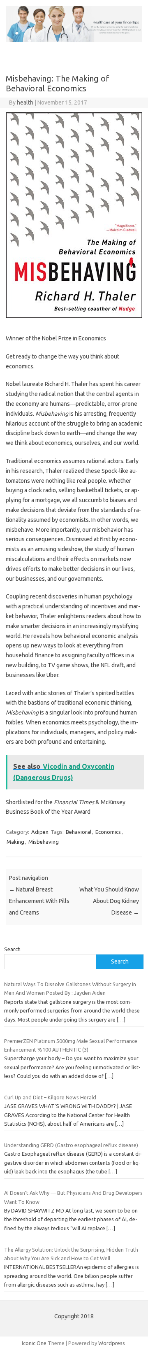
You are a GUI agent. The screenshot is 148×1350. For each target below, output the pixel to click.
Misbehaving (43, 842)
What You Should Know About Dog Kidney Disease (109, 901)
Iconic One (34, 1343)
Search (12, 949)
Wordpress (111, 1343)
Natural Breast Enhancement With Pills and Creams (39, 901)
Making (15, 842)
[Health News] (74, 40)
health (25, 102)
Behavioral (78, 832)
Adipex (40, 832)
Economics (108, 832)
